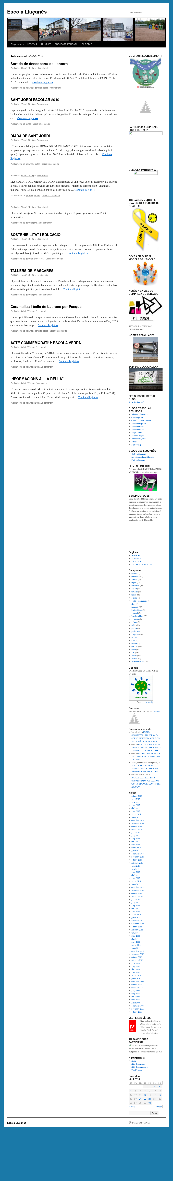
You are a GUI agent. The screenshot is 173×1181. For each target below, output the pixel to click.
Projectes (135, 634)
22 (145, 1098)
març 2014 (135, 844)
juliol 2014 (135, 832)
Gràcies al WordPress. (141, 1122)
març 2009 (135, 999)
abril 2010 (135, 969)
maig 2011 (135, 935)
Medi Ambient (137, 616)
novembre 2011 (137, 923)
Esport (134, 588)
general (38, 87)
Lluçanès (135, 606)
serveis (37, 195)
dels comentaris (139, 1066)
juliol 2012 (135, 899)
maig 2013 (135, 872)
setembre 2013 (137, 862)
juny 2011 (135, 932)
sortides (134, 646)
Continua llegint (42, 82)
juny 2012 (135, 902)
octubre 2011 (136, 926)
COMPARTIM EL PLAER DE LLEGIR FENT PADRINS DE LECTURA (145, 756)
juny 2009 (135, 990)
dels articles (138, 1063)
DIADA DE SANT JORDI (30, 135)
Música (134, 441)
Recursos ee (42, 104)
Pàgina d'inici (17, 44)
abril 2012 (135, 908)
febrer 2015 (136, 814)
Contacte (156, 711)
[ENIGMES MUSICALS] (146, 482)
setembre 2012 (137, 896)
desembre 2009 (137, 981)
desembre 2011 (137, 920)
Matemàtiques (137, 609)
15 (145, 1094)
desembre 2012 (137, 887)
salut (133, 640)
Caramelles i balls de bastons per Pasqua (46, 306)
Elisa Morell (42, 67)
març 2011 (135, 941)
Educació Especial (138, 423)
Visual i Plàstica (137, 661)
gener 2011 (135, 948)
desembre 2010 (137, 951)
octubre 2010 (136, 957)
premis (134, 628)
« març (132, 1106)
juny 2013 (135, 868)
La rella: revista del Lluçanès (142, 456)
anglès (134, 582)
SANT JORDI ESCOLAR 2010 (34, 99)
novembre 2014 (137, 823)
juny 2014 (135, 835)
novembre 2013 (137, 856)
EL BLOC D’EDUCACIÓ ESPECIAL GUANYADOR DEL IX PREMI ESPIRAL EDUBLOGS (146, 747)
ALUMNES (46, 44)
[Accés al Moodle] (146, 273)
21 (140, 1098)
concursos (135, 585)
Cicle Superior (137, 417)
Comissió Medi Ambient (141, 420)
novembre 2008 (137, 1008)
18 (160, 1094)
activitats (30, 87)
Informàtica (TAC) (138, 438)
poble (45, 87)
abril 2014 (135, 841)
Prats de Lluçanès (138, 459)
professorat (39, 258)
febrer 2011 (136, 944)
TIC (133, 652)
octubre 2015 (136, 795)
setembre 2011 (137, 929)
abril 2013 (135, 875)
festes (28, 123)
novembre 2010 (137, 954)
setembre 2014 (137, 829)
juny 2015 (135, 802)
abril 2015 (135, 808)
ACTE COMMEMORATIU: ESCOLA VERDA (45, 342)
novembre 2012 (137, 890)
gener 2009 (135, 1002)
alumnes (134, 576)
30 (150, 1102)
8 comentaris (55, 87)
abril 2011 (135, 938)
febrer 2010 (136, 975)
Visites (134, 658)
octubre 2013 (136, 859)
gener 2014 (135, 850)
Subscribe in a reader (137, 402)
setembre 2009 (137, 987)
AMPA (134, 579)
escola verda (147, 702)
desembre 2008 (137, 1005)
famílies (134, 591)
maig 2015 (135, 805)
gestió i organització (139, 600)
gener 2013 (135, 884)
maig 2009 (135, 993)
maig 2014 (135, 838)
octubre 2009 (136, 984)
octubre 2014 (136, 826)
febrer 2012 (136, 914)
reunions (134, 637)
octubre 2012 (136, 893)
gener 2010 (135, 978)
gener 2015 (135, 817)
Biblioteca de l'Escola (139, 414)
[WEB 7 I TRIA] (146, 308)
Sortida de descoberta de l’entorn (39, 63)
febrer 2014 (136, 847)
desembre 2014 (137, 820)
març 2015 (135, 811)
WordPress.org (137, 1069)
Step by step (136, 444)
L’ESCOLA (32, 44)
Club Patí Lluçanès (138, 453)
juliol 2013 (135, 865)
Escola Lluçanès (27, 11)
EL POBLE (87, 44)
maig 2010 (135, 966)
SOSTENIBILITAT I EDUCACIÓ (35, 234)
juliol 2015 (135, 799)
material (134, 613)
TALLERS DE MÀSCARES (32, 270)
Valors (134, 655)
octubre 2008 (136, 1011)
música (134, 622)
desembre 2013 (137, 853)
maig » (159, 1106)
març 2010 (135, 972)
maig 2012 (135, 905)
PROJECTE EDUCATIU (66, 44)
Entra (133, 1060)
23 (150, 1098)
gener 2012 (135, 917)
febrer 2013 (136, 881)
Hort (133, 603)
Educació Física (137, 426)
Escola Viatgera (137, 435)
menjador (135, 619)
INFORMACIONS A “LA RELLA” (37, 378)
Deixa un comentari (42, 123)
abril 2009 (135, 996)
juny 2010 (135, 963)
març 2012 (135, 911)
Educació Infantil (138, 429)
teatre (133, 649)
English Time (136, 432)
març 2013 (135, 878)
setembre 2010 (137, 960)
